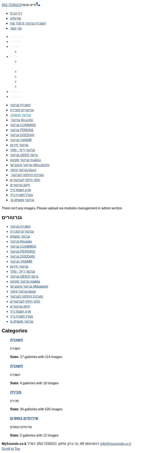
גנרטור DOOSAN (22, 135)
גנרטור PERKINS (22, 130)
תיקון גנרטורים (20, 185)
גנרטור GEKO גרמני (24, 155)
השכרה (16, 340)
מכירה (15, 392)
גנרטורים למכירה (22, 110)
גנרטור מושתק (20, 115)
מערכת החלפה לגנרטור (27, 175)
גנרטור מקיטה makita (25, 160)
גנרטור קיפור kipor (23, 170)
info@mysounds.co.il (115, 444)
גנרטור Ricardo (21, 120)
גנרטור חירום (19, 145)
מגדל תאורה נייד (21, 195)
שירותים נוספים (24, 418)
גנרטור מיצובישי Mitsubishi (29, 165)
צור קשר (16, 28)
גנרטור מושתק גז (22, 200)
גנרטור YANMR (21, 140)
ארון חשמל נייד (20, 190)
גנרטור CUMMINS (23, 125)
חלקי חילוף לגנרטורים (25, 180)
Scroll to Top (11, 449)
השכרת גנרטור (20, 105)
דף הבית (16, 13)
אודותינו (15, 18)
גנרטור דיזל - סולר (22, 150)
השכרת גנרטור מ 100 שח (28, 23)
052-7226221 (21, 5)
